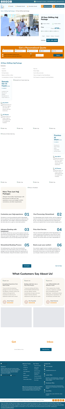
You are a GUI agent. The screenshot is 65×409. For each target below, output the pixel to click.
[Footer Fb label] (53, 400)
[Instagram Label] (4, 2)
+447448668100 (51, 1)
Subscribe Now (45, 349)
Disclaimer (25, 377)
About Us (3, 366)
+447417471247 (60, 1)
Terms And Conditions (36, 368)
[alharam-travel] (2, 6)
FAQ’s (24, 373)
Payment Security (37, 376)
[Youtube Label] (9, 2)
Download (36, 380)
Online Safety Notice (27, 379)
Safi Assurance (37, 370)
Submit (58, 55)
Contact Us (25, 367)
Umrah (11, 6)
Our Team (25, 369)
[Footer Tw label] (58, 400)
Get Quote (27, 266)
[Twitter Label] (6, 2)
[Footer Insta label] (56, 400)
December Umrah (33, 6)
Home (2, 11)
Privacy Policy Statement (37, 373)
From (56, 28)
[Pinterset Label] (11, 2)
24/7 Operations (26, 371)
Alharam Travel (26, 363)
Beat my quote (26, 375)
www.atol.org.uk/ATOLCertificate (7, 407)
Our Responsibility (38, 378)
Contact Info (47, 363)
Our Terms (36, 363)
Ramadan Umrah (21, 6)
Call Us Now (58, 266)
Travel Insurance (37, 365)
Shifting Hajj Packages (9, 11)
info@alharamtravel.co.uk (51, 370)
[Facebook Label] (2, 2)
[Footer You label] (61, 400)
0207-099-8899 (52, 40)
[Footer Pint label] (63, 400)
